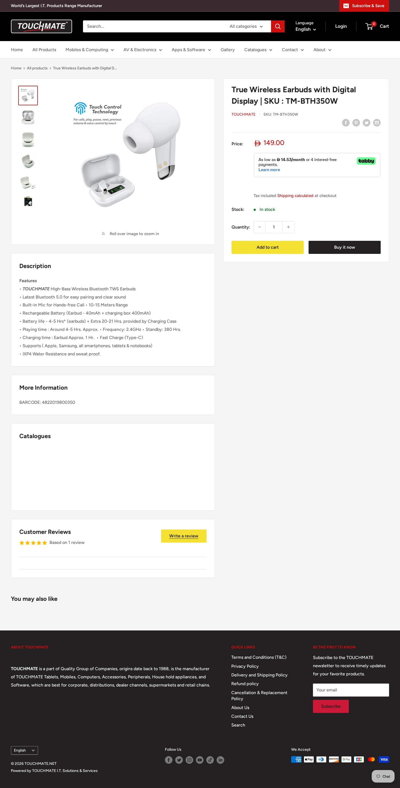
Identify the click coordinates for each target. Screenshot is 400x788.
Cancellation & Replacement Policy (259, 695)
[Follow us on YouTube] (200, 760)
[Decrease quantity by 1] (259, 227)
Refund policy (245, 683)
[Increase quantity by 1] (288, 227)
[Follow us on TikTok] (210, 760)
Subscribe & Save (368, 5)
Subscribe (331, 706)
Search (238, 725)
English (20, 750)
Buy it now (344, 247)
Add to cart (268, 247)
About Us (240, 707)
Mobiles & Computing (87, 49)
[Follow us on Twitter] (179, 760)
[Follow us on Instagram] (189, 760)
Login (341, 26)
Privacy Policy (245, 666)
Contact (290, 49)
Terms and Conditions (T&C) (259, 657)
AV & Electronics (140, 49)
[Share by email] (377, 122)
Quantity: (241, 226)
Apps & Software (188, 49)
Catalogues (255, 49)
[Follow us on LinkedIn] (220, 760)
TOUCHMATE (244, 114)
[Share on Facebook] (346, 122)
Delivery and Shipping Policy (259, 675)
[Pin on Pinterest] (356, 122)
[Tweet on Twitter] (366, 122)
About (319, 49)
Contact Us (242, 716)
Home (17, 49)
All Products (44, 49)
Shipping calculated (295, 195)
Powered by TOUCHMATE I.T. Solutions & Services (54, 770)
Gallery (228, 49)
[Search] (278, 26)
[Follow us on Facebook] (169, 760)
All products (37, 68)
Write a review (183, 535)
